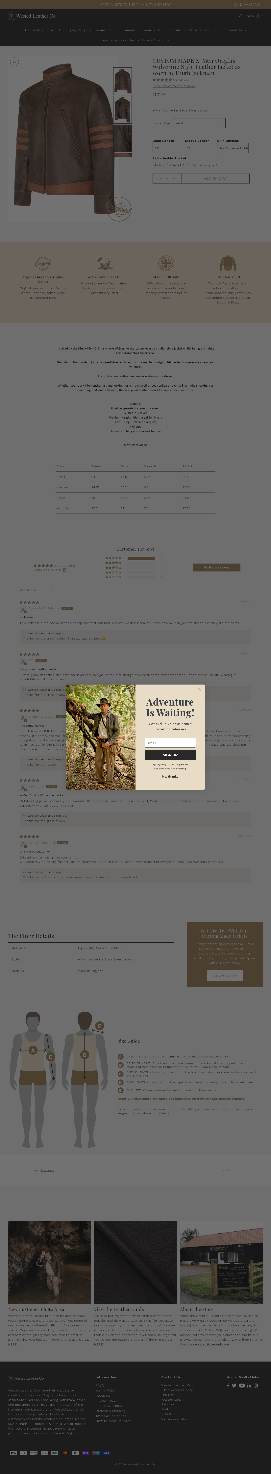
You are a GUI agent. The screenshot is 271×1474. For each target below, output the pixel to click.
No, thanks (170, 776)
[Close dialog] (199, 689)
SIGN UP (170, 755)
